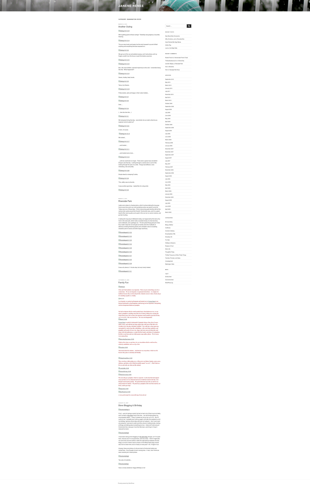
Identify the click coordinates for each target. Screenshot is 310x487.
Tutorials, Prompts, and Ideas (172, 258)
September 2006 (169, 173)
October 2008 (168, 124)
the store (130, 415)
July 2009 (167, 112)
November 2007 (169, 152)
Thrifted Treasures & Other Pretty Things (175, 255)
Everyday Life (168, 237)
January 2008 (168, 145)
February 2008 (169, 142)
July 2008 (167, 133)
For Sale (167, 240)
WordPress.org (169, 282)
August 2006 (168, 176)
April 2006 (167, 188)
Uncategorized (169, 261)
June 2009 (168, 115)
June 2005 (168, 206)
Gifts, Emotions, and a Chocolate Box (174, 39)
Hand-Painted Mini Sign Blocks (173, 42)
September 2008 (169, 127)
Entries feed (168, 276)
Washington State (169, 264)
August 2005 (168, 200)
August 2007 (168, 158)
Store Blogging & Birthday (130, 405)
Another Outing (125, 26)
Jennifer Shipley (169, 63)
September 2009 (169, 106)
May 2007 (167, 164)
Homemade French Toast (181, 57)
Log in (166, 273)
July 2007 (167, 161)
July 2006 (167, 179)
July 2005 (167, 203)
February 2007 (169, 167)
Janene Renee (131, 6)
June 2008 (168, 136)
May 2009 (167, 118)
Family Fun (123, 282)
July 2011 (167, 91)
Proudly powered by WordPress (126, 483)
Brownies (171, 66)
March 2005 (168, 212)
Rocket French (169, 57)
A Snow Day (181, 60)
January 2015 (168, 88)
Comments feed (169, 279)
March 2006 (168, 191)
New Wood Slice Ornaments (172, 36)
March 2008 (168, 139)
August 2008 (168, 130)
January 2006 (168, 194)
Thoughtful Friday (169, 252)
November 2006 (169, 170)
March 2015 (168, 85)
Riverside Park (125, 200)
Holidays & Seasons (170, 243)
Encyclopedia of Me (170, 234)
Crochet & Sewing (169, 231)
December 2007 (169, 149)
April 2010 (167, 97)
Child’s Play (168, 45)
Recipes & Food (169, 246)
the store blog (143, 437)
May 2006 (167, 185)
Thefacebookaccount (170, 60)
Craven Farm (151, 301)
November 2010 (169, 94)
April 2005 (167, 209)
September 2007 (169, 155)
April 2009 (167, 121)
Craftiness (167, 228)
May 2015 (167, 82)
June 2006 (168, 182)
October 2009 (168, 103)
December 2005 (169, 197)
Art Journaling (168, 222)
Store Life (167, 249)
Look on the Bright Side (171, 48)
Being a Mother (169, 225)
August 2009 (168, 109)
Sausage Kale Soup (175, 69)
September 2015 (169, 79)
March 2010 (168, 100)
